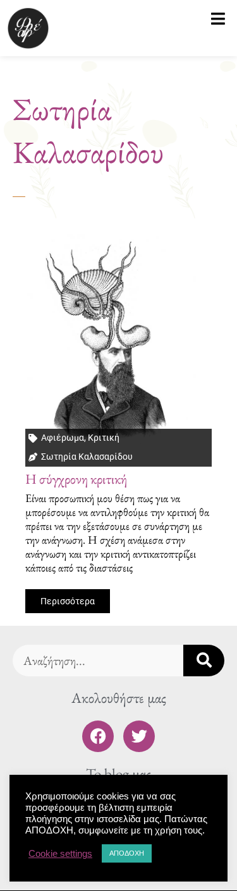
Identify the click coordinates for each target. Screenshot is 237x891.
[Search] (203, 660)
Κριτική (103, 438)
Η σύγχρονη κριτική (76, 479)
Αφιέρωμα (62, 438)
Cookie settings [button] (60, 854)
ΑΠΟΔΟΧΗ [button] (126, 853)
